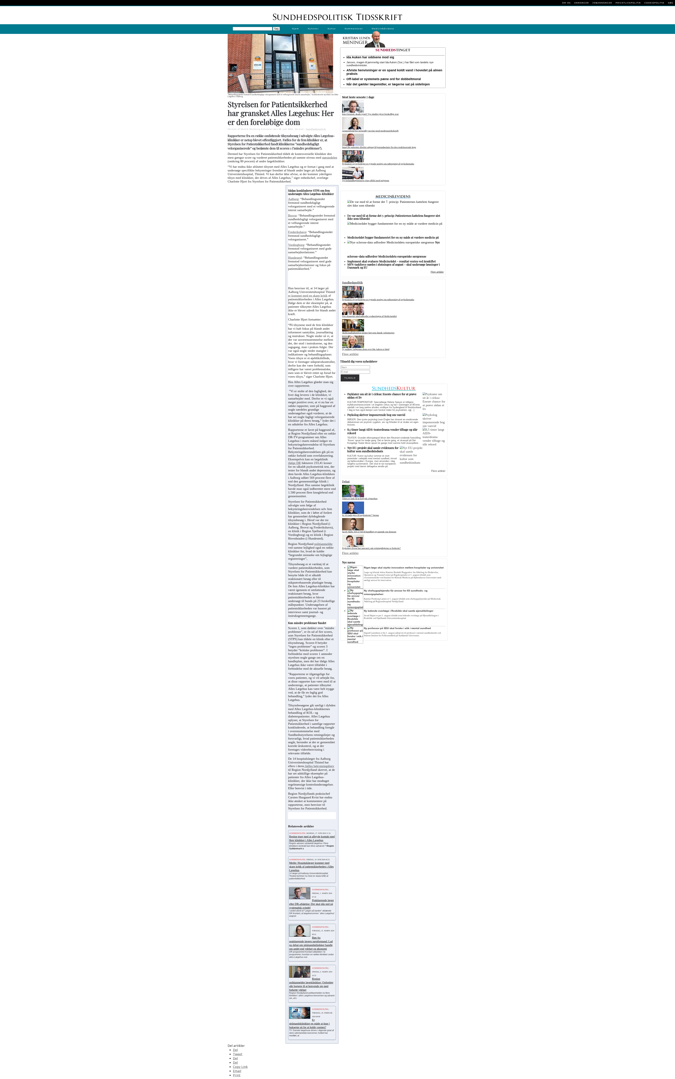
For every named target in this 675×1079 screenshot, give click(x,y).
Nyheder (313, 28)
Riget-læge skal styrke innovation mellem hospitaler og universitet (404, 567)
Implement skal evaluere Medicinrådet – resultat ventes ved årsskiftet (391, 261)
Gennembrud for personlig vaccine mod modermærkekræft (370, 130)
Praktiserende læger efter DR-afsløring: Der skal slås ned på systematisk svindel (311, 904)
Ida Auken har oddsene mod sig (370, 57)
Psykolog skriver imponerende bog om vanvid (376, 415)
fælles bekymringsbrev (319, 766)
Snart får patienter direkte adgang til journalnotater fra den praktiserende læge (379, 147)
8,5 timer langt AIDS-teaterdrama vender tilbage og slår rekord (382, 431)
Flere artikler (437, 272)
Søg (670, 3)
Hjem (295, 28)
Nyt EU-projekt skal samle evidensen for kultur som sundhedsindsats (372, 449)
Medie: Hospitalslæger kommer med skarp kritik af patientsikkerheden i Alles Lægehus (311, 866)
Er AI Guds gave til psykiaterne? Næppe (360, 515)
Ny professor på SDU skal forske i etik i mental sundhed (397, 628)
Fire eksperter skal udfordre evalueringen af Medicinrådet (369, 316)
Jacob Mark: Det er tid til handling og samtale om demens (369, 531)
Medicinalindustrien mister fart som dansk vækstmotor (368, 332)
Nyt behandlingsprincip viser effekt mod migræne (365, 180)
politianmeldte (323, 544)
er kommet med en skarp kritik (307, 295)
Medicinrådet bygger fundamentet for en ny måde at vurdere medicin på (393, 237)
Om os (566, 3)
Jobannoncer (602, 3)
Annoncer (581, 3)
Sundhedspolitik (316, 129)
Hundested (295, 257)
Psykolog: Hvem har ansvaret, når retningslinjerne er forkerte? (371, 548)
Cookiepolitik (654, 3)
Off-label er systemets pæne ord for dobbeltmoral (383, 79)
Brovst (292, 215)
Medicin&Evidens (383, 28)
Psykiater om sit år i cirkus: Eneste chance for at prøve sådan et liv (381, 395)
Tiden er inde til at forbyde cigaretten (359, 498)
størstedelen (329, 157)
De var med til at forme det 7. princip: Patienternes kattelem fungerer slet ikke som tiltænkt (393, 217)
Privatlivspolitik (628, 3)
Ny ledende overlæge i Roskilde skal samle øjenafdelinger (398, 610)
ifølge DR (294, 463)
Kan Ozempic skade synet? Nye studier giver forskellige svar (370, 114)
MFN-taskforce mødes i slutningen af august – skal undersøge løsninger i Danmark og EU (393, 266)
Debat (346, 481)
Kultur (332, 28)
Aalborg (293, 199)
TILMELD (350, 378)
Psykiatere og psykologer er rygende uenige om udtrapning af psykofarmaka (378, 163)
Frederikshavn (297, 232)
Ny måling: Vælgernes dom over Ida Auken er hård (365, 349)
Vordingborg (296, 245)
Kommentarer (354, 28)
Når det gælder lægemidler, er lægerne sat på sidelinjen (388, 84)
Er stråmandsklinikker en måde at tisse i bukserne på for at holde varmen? (309, 1023)
